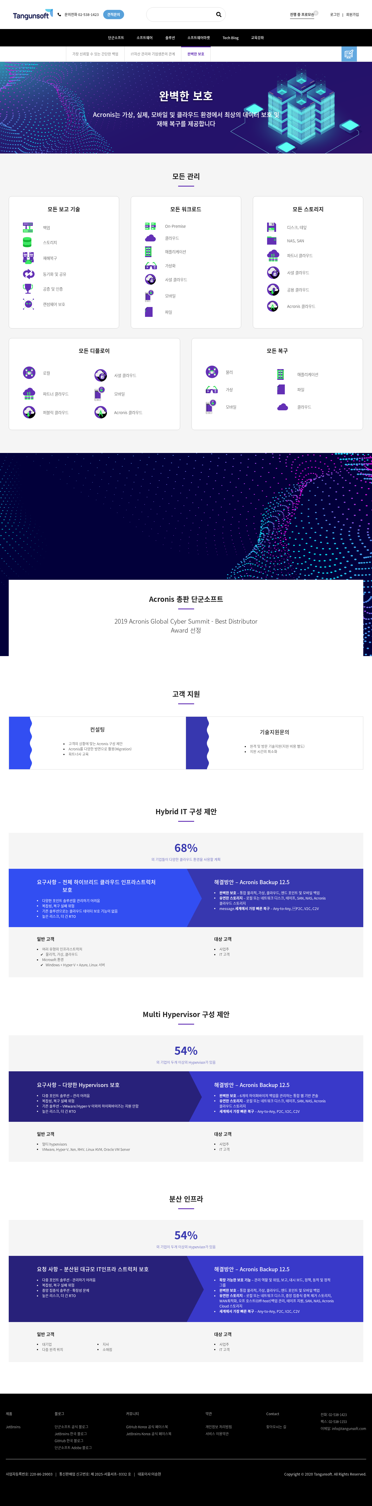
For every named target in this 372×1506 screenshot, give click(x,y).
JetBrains (13, 1426)
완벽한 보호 (195, 54)
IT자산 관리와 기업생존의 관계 (153, 54)
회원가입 (352, 14)
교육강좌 (257, 37)
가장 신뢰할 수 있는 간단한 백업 (95, 54)
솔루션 (170, 37)
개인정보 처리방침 (218, 1426)
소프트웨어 (145, 37)
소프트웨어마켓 (198, 37)
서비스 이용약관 (217, 1433)
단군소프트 (116, 37)
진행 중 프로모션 (302, 14)
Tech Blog (231, 37)
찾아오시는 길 (276, 1426)
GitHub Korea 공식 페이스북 (147, 1426)
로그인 (335, 14)
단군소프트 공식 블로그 (71, 1426)
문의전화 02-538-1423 (82, 14)
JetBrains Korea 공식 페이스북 (148, 1433)
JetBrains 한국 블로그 (71, 1433)
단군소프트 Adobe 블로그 (73, 1447)
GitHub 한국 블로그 (69, 1440)
